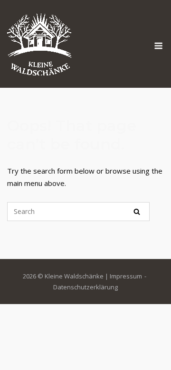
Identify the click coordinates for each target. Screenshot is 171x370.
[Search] (137, 211)
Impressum (126, 276)
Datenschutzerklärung (85, 287)
